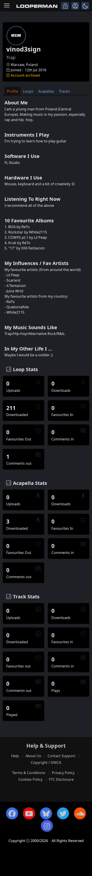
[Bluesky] (46, 813)
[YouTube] (29, 813)
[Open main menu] (7, 5)
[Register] (75, 6)
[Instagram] (47, 826)
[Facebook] (12, 813)
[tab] (12, 91)
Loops (28, 91)
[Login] (65, 6)
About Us (33, 755)
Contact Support (61, 755)
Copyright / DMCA (46, 762)
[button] (85, 6)
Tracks (64, 91)
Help (15, 755)
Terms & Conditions (28, 772)
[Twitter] (63, 813)
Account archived (25, 75)
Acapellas (46, 91)
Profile (12, 91)
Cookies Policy (30, 779)
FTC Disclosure (61, 779)
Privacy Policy (63, 772)
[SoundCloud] (80, 813)
